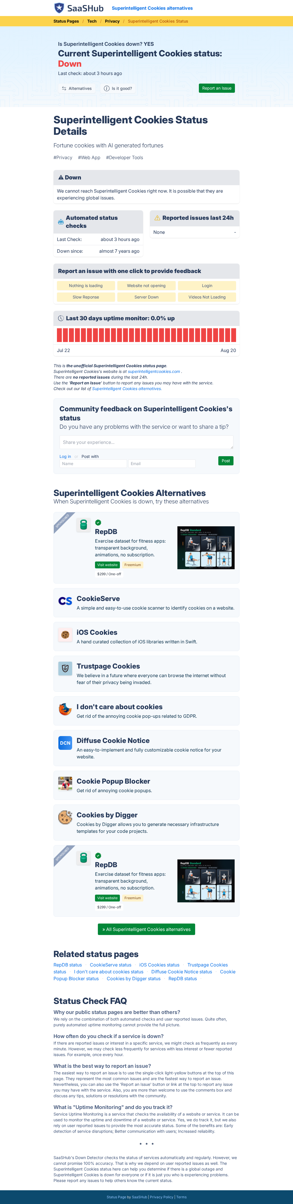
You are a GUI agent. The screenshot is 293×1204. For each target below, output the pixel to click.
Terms (181, 1197)
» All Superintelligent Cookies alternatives (146, 929)
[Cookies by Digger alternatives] (65, 817)
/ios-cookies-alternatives (85, 625)
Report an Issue (216, 88)
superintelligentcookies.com (154, 371)
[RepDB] (83, 525)
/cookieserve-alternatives (85, 592)
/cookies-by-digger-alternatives (92, 808)
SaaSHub (139, 1197)
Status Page (116, 1197)
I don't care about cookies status (108, 971)
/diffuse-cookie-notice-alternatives (95, 734)
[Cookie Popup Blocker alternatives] (65, 783)
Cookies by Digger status (134, 978)
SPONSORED (62, 520)
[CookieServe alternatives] (65, 601)
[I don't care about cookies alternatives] (65, 709)
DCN (65, 743)
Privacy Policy (161, 1197)
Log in (66, 456)
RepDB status (68, 965)
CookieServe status (110, 965)
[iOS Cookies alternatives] (65, 635)
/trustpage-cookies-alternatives (92, 659)
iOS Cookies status (159, 965)
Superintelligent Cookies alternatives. (127, 388)
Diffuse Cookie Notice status (181, 971)
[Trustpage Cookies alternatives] (65, 668)
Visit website (107, 565)
